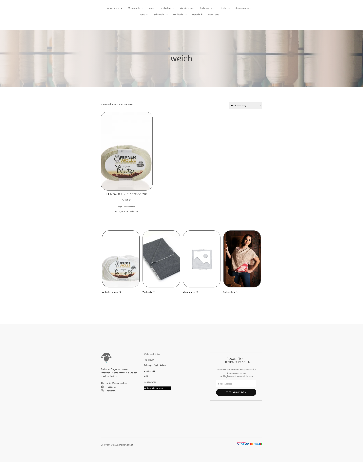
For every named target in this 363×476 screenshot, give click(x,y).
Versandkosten (129, 206)
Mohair (152, 8)
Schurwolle (159, 14)
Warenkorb (197, 14)
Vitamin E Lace (187, 8)
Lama (142, 14)
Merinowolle (134, 8)
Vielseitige (166, 8)
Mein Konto (213, 14)
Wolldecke (178, 14)
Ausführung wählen (127, 212)
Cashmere (225, 8)
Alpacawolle (113, 8)
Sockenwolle (206, 8)
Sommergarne (242, 8)
